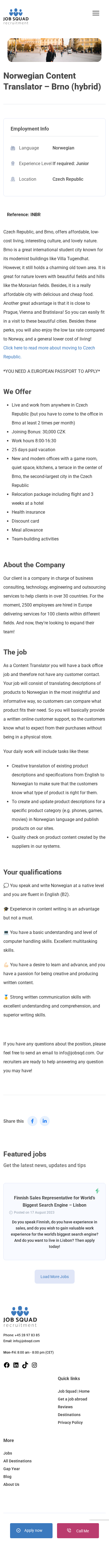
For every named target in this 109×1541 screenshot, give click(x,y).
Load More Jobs (55, 1276)
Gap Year (11, 1469)
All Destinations (17, 1461)
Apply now (33, 1530)
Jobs (7, 1453)
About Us (11, 1484)
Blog (7, 1476)
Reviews (65, 1407)
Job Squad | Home (74, 1391)
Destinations (69, 1414)
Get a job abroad (72, 1399)
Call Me (82, 1531)
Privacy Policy (70, 1422)
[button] (96, 13)
